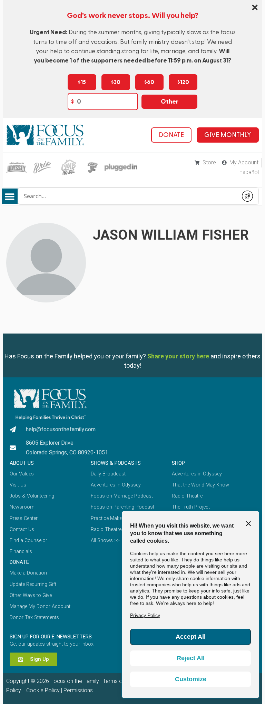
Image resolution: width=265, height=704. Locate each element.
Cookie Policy (42, 690)
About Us (22, 463)
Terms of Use (119, 681)
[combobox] (128, 196)
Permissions (78, 690)
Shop (178, 463)
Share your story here (178, 356)
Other (169, 102)
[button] (10, 196)
